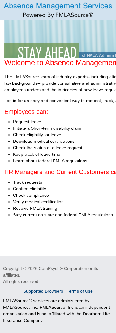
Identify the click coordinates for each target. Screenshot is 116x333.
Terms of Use (80, 291)
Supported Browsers (43, 291)
